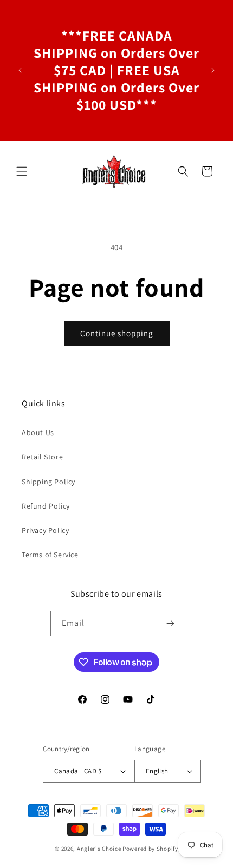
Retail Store (42, 457)
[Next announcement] (213, 70)
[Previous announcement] (20, 70)
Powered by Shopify (150, 848)
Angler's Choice (99, 848)
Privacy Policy (45, 530)
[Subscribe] (171, 623)
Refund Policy (46, 506)
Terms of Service (50, 554)
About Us (38, 432)
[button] (22, 171)
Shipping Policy (48, 481)
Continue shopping (116, 333)
